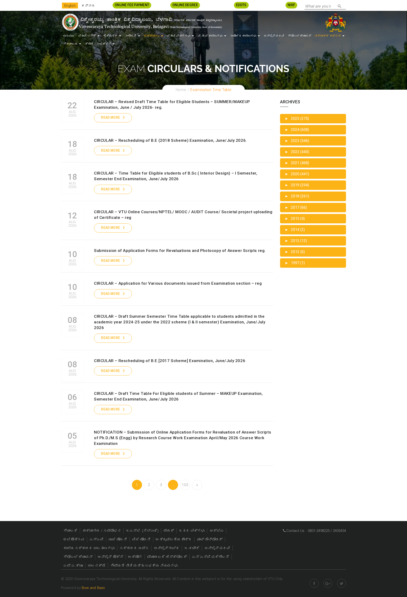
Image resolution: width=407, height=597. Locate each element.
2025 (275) (297, 118)
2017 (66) (296, 207)
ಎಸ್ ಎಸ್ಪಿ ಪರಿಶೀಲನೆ (210, 557)
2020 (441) (297, 174)
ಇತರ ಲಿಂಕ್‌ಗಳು (192, 531)
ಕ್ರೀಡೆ (89, 44)
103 (185, 485)
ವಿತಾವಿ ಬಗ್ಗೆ (87, 36)
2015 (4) (295, 218)
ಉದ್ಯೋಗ (135, 557)
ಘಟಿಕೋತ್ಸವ (74, 539)
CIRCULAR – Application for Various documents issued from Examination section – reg (178, 283)
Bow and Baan (93, 588)
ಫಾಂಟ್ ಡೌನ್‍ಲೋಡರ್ (210, 539)
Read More (110, 117)
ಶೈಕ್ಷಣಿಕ (110, 36)
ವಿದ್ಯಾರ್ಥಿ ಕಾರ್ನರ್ (328, 36)
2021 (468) (297, 163)
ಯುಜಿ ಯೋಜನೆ (118, 539)
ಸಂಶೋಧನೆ (130, 36)
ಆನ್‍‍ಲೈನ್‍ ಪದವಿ (274, 36)
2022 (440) (297, 152)
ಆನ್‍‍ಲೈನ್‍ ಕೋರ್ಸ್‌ (110, 557)
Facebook (314, 583)
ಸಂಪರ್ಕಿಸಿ (104, 44)
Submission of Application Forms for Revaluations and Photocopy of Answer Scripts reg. (180, 250)
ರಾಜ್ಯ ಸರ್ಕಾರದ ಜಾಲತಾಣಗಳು (89, 548)
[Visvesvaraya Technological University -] (141, 22)
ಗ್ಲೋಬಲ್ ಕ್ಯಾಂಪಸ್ (299, 36)
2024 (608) (297, 129)
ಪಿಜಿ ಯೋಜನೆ (141, 539)
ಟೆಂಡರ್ (168, 531)
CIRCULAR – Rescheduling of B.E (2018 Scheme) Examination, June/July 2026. (170, 140)
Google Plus (327, 583)
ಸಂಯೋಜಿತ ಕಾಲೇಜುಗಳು (243, 36)
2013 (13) (296, 240)
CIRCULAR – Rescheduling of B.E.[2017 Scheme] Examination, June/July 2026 (169, 360)
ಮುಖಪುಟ (69, 36)
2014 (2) (295, 229)
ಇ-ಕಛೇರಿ (191, 548)
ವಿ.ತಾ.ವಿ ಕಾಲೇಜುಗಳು (210, 36)
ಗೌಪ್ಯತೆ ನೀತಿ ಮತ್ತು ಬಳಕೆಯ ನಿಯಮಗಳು (144, 566)
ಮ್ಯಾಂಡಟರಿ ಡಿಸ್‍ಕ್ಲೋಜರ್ (167, 557)
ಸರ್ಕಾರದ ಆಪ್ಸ (134, 548)
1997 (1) (295, 263)
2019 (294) (297, 185)
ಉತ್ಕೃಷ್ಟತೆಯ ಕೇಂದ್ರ (174, 539)
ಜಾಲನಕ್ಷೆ (97, 566)
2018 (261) (297, 196)
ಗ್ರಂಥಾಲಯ (70, 44)
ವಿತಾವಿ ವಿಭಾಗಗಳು (178, 36)
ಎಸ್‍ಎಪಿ (97, 539)
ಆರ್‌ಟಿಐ (217, 531)
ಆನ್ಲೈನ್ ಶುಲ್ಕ (166, 548)
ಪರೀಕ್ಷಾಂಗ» (151, 36)
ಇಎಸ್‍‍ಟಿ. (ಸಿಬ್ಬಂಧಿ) (142, 531)
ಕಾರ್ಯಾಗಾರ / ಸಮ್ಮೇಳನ (101, 531)
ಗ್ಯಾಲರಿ (70, 531)
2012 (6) (295, 252)
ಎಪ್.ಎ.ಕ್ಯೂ (73, 566)
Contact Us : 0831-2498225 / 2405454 (315, 531)
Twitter (341, 583)
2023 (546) (297, 140)
